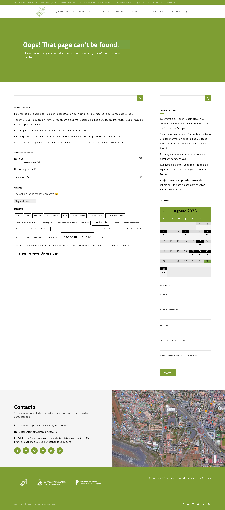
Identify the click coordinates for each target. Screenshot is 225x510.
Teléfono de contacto (172, 340)
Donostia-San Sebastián (131, 223)
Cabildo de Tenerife (78, 215)
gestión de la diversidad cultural (89, 229)
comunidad (85, 223)
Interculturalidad (77, 237)
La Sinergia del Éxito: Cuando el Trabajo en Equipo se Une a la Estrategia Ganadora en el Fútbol (67, 136)
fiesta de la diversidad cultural (63, 229)
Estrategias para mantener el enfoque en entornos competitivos (50, 130)
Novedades (29, 162)
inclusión (53, 237)
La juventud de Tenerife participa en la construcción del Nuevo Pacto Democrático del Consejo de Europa (73, 113)
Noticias (18, 158)
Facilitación (45, 229)
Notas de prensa (23, 169)
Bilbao (65, 215)
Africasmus (37, 215)
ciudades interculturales (115, 215)
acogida (18, 215)
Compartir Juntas (46, 223)
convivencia (100, 222)
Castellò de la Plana (96, 215)
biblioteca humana (52, 215)
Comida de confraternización (26, 223)
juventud (100, 238)
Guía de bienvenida (22, 238)
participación (97, 245)
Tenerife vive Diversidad (37, 253)
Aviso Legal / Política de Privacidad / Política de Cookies (180, 478)
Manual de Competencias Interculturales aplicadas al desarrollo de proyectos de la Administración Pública (52, 245)
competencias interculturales (67, 223)
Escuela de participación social (26, 229)
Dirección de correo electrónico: (178, 355)
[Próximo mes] (207, 211)
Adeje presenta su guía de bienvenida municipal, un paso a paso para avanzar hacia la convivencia (69, 142)
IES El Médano (38, 238)
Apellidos (165, 325)
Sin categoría (21, 177)
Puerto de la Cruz (113, 245)
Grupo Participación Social (132, 229)
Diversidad (115, 223)
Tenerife (126, 245)
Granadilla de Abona (111, 229)
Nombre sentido (169, 309)
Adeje (28, 215)
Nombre (164, 294)
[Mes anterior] (163, 211)
